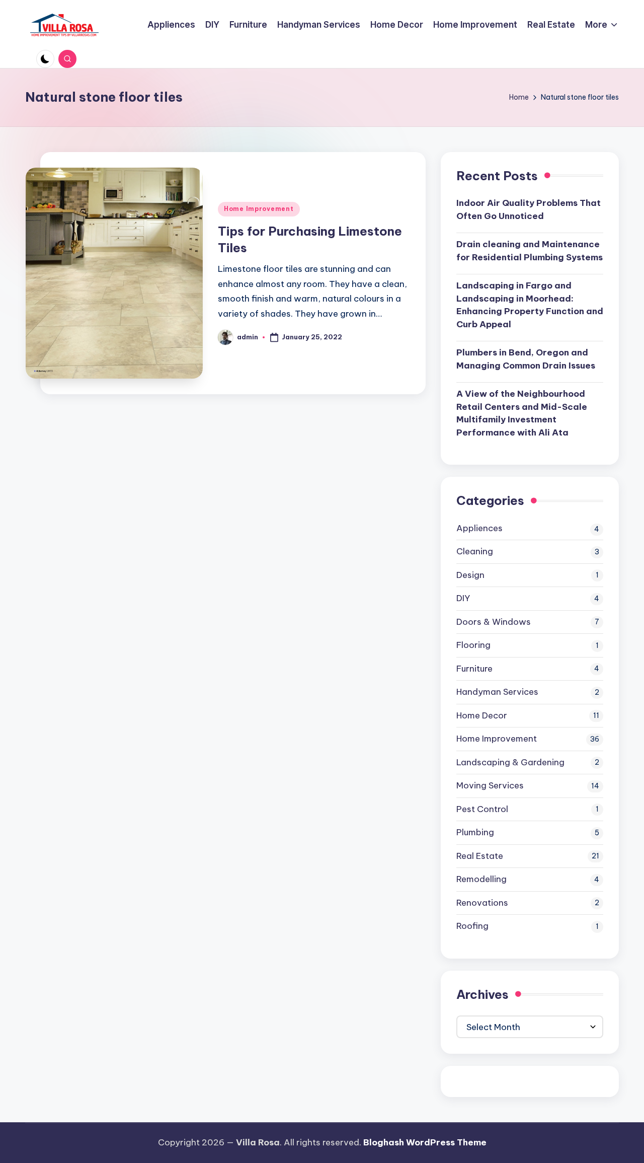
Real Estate (479, 855)
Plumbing (475, 832)
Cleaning (474, 551)
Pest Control (482, 809)
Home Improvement (259, 208)
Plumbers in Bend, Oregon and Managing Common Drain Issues (525, 359)
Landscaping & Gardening (510, 762)
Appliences (479, 528)
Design (470, 574)
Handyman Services (497, 691)
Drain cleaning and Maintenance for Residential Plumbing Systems (529, 251)
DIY (463, 598)
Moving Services (490, 785)
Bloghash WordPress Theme (425, 1142)
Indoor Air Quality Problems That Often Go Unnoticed (528, 209)
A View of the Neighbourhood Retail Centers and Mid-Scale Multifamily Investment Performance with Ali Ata (521, 413)
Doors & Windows (493, 621)
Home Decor (481, 715)
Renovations (482, 902)
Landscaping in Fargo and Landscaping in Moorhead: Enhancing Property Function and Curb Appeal (529, 305)
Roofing (472, 925)
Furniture (474, 668)
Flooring (473, 644)
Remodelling (481, 879)
